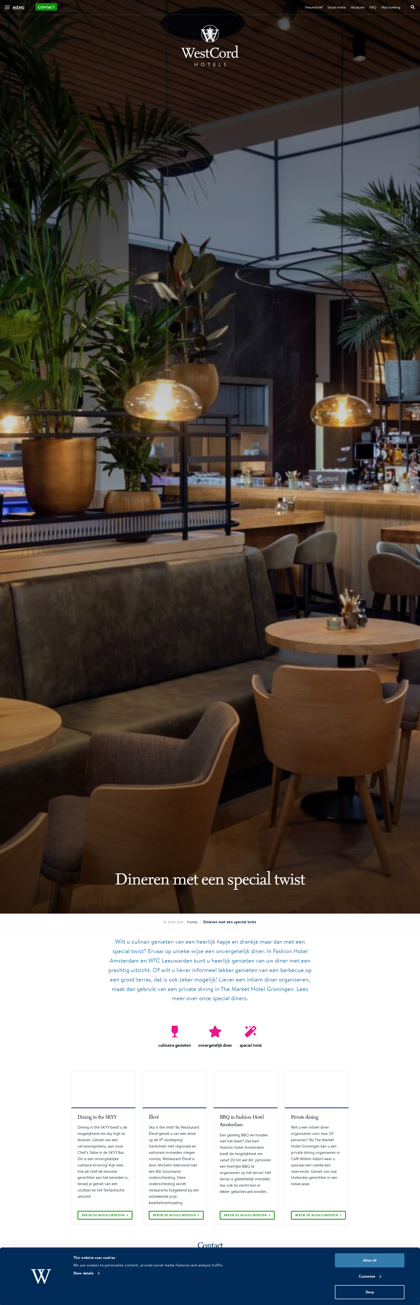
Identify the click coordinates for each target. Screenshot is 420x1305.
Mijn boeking (390, 7)
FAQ (373, 7)
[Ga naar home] (210, 46)
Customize (367, 1276)
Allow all (369, 1260)
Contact (46, 7)
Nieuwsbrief (314, 7)
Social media (336, 7)
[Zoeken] (412, 7)
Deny (370, 1292)
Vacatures (357, 7)
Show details (83, 1273)
